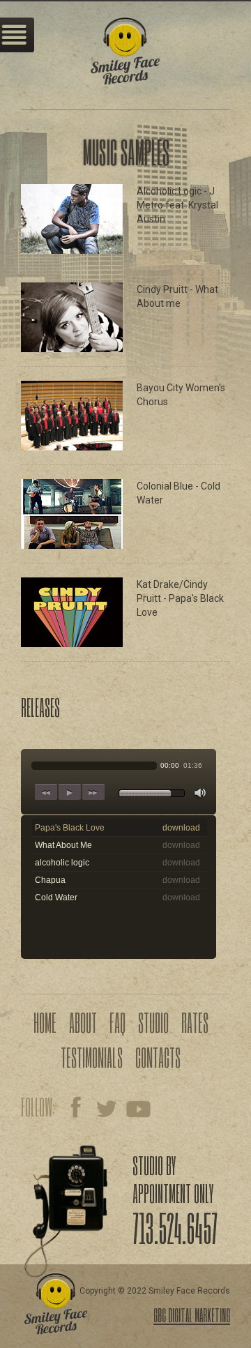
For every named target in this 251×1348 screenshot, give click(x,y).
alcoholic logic (62, 863)
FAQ (117, 1022)
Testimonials (92, 1057)
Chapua (50, 880)
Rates (194, 1022)
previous (46, 792)
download (181, 828)
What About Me (63, 845)
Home (44, 1022)
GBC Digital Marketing (191, 1314)
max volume (200, 793)
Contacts (158, 1057)
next (93, 792)
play (70, 792)
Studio (153, 1022)
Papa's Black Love (70, 828)
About (83, 1022)
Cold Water (56, 897)
